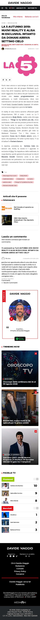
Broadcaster (6, 44)
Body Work (23, 175)
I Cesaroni (27, 44)
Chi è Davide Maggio (20, 563)
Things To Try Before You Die (23, 182)
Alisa (12, 151)
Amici (9, 104)
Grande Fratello (17, 104)
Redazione (20, 566)
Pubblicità (20, 584)
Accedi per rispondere (8, 279)
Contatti (19, 569)
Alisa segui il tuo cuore (9, 175)
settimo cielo (7, 182)
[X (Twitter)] (6, 79)
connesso (15, 240)
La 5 (36, 88)
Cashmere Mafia (8, 179)
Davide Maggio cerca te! (20, 582)
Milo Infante (18, 17)
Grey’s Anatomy (9, 131)
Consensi (20, 574)
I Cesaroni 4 (20, 179)
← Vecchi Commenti (9, 283)
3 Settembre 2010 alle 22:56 (30, 258)
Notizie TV (32, 8)
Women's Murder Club (9, 185)
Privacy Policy (20, 571)
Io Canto (35, 44)
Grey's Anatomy (17, 44)
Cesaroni (27, 104)
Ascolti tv (21, 8)
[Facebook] (3, 79)
